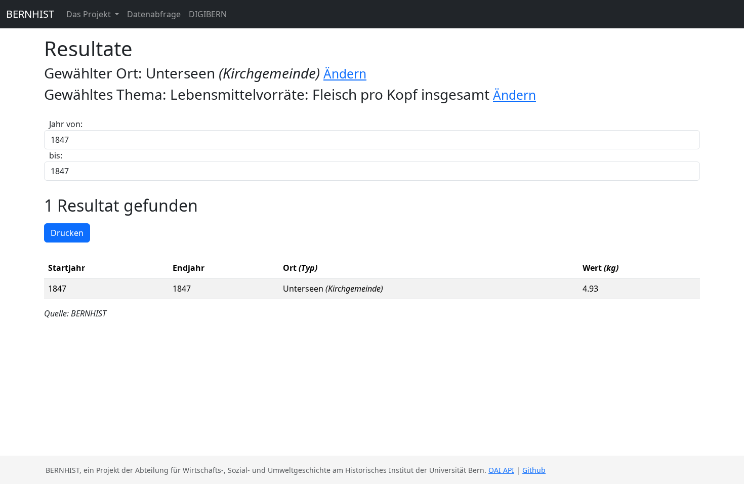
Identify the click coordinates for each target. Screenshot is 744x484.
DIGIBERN (208, 14)
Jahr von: (65, 124)
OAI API (501, 470)
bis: (55, 155)
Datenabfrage (154, 14)
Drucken (67, 232)
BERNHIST (30, 14)
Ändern (344, 73)
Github (534, 470)
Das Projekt (89, 14)
